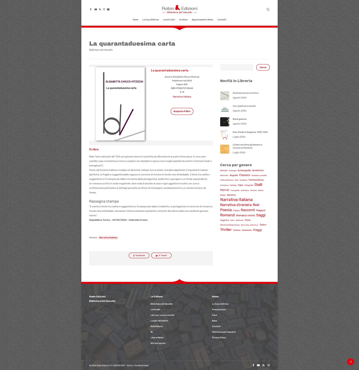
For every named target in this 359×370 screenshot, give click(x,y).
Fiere (214, 315)
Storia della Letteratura (249, 225)
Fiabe (240, 185)
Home (215, 296)
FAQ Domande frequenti (224, 332)
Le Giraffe (155, 309)
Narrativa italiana (182, 96)
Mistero (261, 190)
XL (152, 332)
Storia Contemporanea (230, 225)
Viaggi (257, 230)
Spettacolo (240, 220)
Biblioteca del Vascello (101, 50)
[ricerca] (268, 9)
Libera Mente (157, 337)
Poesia (226, 210)
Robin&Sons (157, 326)
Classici (244, 175)
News (214, 321)
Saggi (260, 215)
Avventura (258, 170)
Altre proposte (158, 343)
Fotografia (248, 185)
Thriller (226, 229)
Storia (247, 220)
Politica (236, 210)
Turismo (237, 230)
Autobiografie (244, 170)
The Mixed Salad (141, 365)
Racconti (248, 210)
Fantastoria (224, 185)
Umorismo (247, 230)
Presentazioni (219, 309)
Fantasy (233, 185)
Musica (223, 195)
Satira (232, 220)
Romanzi (227, 215)
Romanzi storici (245, 215)
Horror (224, 190)
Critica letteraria (226, 180)
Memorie (253, 190)
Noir (256, 205)
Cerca (263, 67)
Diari (236, 180)
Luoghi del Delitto (159, 321)
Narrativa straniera (236, 205)
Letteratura (245, 190)
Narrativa (231, 195)
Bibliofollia (224, 175)
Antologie (232, 171)
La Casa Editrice (220, 304)
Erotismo (243, 180)
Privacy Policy (219, 337)
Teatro (262, 224)
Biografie (234, 175)
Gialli (258, 184)
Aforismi (224, 170)
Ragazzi (260, 210)
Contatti (216, 326)
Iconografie (235, 190)
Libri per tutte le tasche (162, 315)
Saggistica (224, 220)
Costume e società (259, 175)
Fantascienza (256, 180)
